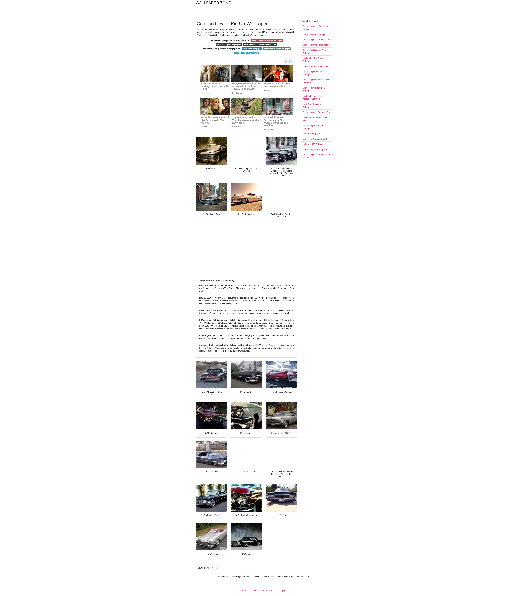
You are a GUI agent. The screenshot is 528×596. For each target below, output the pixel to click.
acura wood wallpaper (251, 48)
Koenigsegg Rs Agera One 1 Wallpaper (314, 51)
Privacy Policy (268, 590)
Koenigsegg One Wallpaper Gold (316, 39)
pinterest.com (211, 567)
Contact (254, 590)
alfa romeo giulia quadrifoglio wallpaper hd (221, 48)
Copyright (283, 590)
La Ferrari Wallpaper (311, 133)
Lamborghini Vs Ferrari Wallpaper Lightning (312, 97)
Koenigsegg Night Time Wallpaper (312, 73)
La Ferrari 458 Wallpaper (313, 144)
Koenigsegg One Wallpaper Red (316, 112)
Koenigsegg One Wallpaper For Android (316, 156)
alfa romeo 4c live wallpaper (246, 53)
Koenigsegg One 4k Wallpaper (315, 44)
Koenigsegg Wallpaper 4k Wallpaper (313, 89)
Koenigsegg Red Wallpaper (314, 34)
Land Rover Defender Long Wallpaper (314, 105)
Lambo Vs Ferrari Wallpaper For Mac (316, 119)
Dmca (243, 590)
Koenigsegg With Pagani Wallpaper (313, 127)
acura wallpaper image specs (228, 44)
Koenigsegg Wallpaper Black (314, 138)
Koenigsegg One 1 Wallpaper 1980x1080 (315, 27)
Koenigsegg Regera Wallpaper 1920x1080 (315, 81)
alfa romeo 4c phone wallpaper (277, 48)
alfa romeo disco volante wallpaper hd (260, 44)
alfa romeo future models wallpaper (267, 40)
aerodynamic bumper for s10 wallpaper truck (230, 40)
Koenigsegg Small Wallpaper (314, 149)
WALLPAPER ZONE (213, 2)
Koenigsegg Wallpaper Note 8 (315, 66)
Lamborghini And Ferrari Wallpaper (313, 59)
